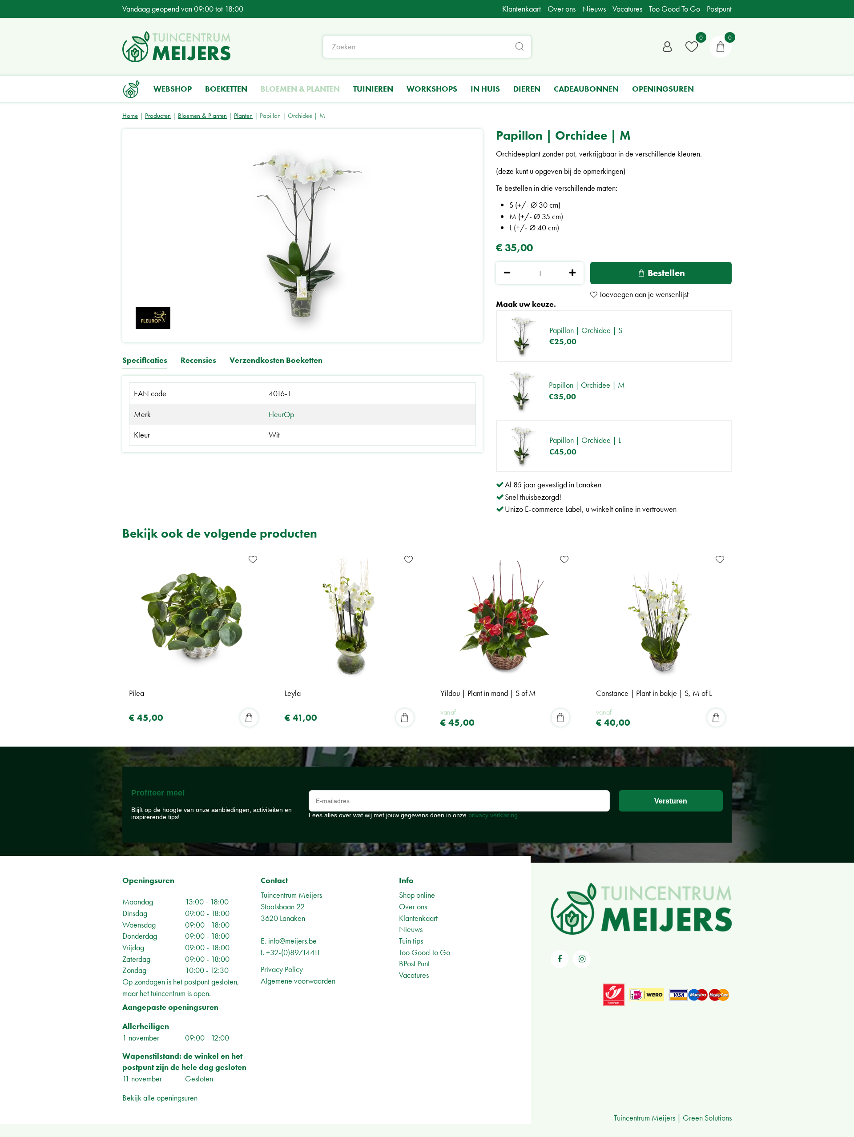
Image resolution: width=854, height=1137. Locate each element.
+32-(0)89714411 (293, 952)
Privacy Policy (282, 969)
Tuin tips (411, 941)
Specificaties (144, 360)
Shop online (417, 895)
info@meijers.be (292, 941)
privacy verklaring (493, 815)
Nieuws (411, 929)
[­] (559, 959)
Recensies (198, 360)
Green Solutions (707, 1118)
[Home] (131, 89)
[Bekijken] (720, 47)
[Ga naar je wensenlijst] (691, 47)
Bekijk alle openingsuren (159, 1098)
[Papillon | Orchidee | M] (302, 236)
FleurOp (281, 414)
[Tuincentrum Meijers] (176, 46)
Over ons (413, 906)
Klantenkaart (418, 918)
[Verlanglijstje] (692, 47)
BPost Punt (414, 963)
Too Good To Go (424, 952)
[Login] (667, 46)
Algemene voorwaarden (298, 981)
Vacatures (414, 975)
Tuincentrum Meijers (291, 895)
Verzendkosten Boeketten (276, 360)
